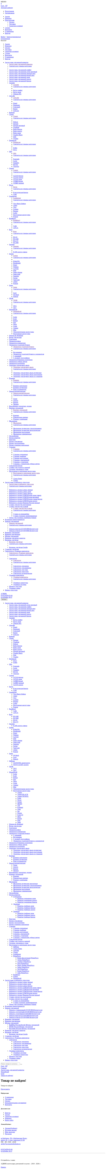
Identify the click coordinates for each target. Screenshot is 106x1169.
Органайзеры (14, 436)
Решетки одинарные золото (27, 900)
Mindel (19, 804)
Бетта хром (17, 621)
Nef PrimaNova (22, 969)
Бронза (15, 869)
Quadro (15, 657)
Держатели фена (15, 341)
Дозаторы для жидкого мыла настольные (27, 852)
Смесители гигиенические (22, 1049)
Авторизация (9, 13)
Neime (19, 802)
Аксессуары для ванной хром (19, 77)
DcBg (15, 662)
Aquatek (16, 85)
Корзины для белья (15, 542)
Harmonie (16, 629)
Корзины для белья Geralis (18, 547)
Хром (15, 865)
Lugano (15, 700)
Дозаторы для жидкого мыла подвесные (27, 850)
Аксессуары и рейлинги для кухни (21, 484)
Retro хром (17, 648)
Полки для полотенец (16, 443)
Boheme (12, 112)
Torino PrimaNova (23, 960)
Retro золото (17, 649)
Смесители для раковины (22, 1043)
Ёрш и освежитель (19, 861)
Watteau (16, 735)
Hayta (15, 187)
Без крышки (17, 837)
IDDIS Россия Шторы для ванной (21, 1027)
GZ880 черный (18, 683)
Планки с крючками (20, 880)
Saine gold (16, 742)
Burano (15, 701)
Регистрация (9, 11)
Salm (19, 822)
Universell (16, 631)
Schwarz (16, 634)
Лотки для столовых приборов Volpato (22, 518)
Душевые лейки (14, 588)
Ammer (15, 785)
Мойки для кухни (11, 590)
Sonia (15, 287)
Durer (15, 733)
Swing (15, 746)
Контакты (8, 29)
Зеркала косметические (21, 393)
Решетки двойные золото (26, 910)
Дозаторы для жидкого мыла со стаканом (27, 854)
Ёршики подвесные (20, 859)
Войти (3, 37)
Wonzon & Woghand (16, 335)
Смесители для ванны (21, 1041)
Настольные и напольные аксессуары (26, 473)
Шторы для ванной (12, 536)
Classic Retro (17, 949)
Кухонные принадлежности (15, 519)
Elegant (15, 640)
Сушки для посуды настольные (20, 505)
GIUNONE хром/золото (21, 763)
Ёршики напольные (20, 857)
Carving (16, 737)
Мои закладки (10, 1132)
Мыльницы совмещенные (22, 891)
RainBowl (16, 220)
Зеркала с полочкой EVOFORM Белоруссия (24, 1014)
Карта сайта (9, 1120)
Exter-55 (20, 815)
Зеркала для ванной (16, 523)
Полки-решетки (14, 438)
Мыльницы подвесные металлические (26, 887)
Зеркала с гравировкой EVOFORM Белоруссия (25, 1010)
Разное (15, 707)
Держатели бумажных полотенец (21, 360)
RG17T (15, 722)
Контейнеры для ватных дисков (20, 406)
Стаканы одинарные (20, 928)
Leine (15, 774)
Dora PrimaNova (23, 963)
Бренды (7, 33)
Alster (15, 696)
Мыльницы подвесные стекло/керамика (27, 885)
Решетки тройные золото (26, 915)
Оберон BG (17, 623)
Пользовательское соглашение (15, 1103)
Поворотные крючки (20, 878)
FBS (14, 153)
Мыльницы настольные (21, 889)
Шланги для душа (15, 586)
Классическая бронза (20, 688)
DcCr (15, 661)
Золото (15, 867)
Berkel (15, 778)
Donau (19, 813)
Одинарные (17, 896)
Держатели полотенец (17, 363)
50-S (14, 770)
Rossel (19, 818)
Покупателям (9, 20)
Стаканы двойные (19, 930)
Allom (15, 750)
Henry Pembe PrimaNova (25, 965)
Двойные (16, 904)
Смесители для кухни (21, 1047)
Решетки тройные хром (25, 913)
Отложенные (5, 39)
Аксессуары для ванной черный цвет (22, 73)
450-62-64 (6, 595)
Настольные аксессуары (21, 705)
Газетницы (13, 339)
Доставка (12, 24)
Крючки (16, 876)
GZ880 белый (18, 681)
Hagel (15, 627)
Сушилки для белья (12, 549)
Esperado (16, 666)
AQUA (15, 713)
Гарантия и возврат (16, 26)
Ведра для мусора (15, 337)
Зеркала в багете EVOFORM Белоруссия (23, 531)
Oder (19, 809)
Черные (16, 870)
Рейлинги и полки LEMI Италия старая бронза (25, 499)
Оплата (11, 22)
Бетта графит (17, 620)
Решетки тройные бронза (26, 917)
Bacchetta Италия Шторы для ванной (22, 1028)
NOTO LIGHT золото (21, 765)
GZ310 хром (17, 679)
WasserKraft (17, 311)
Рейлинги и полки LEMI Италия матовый (24, 497)
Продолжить (5, 1089)
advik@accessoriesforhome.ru (10, 1144)
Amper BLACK (22, 794)
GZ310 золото (18, 685)
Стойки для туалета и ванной (19, 467)
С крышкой (17, 835)
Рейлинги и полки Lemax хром (20, 492)
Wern (15, 781)
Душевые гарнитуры (20, 1054)
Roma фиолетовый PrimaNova (27, 958)
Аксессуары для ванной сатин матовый (23, 72)
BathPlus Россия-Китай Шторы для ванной (24, 1025)
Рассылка (8, 1134)
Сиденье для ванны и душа (18, 469)
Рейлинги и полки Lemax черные (21, 490)
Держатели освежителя (17, 343)
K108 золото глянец (20, 726)
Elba (18, 820)
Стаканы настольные (20, 932)
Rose (15, 231)
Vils (18, 805)
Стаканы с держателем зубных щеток (26, 937)
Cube (15, 711)
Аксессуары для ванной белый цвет (21, 75)
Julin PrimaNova (22, 973)
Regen (15, 633)
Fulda (19, 798)
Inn (18, 811)
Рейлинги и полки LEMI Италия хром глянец (25, 495)
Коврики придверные (12, 534)
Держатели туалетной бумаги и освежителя (28, 841)
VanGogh (16, 748)
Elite (14, 655)
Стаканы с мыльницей (21, 934)
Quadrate (16, 642)
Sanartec (16, 246)
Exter (15, 776)
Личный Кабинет (11, 1128)
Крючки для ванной (20, 410)
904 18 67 (6, 597)
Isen (14, 779)
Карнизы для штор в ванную (15, 538)
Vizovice (16, 674)
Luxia (15, 668)
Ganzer (15, 170)
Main (19, 817)
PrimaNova (17, 956)
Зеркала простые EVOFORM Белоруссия (23, 529)
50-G (15, 768)
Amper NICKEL (23, 796)
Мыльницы (17, 423)
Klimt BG (16, 729)
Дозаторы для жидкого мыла (23, 367)
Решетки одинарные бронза (27, 902)
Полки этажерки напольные (19, 445)
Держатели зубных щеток (18, 361)
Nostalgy (16, 670)
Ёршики (16, 380)
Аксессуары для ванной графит (20, 70)
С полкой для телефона (21, 839)
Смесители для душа (20, 1045)
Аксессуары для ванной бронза (20, 81)
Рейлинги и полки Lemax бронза (20, 493)
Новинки (8, 18)
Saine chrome (17, 740)
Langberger (17, 198)
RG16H (16, 716)
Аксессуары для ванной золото (20, 79)
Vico (14, 698)
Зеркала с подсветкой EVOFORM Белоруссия (25, 1012)
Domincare (16, 142)
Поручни (12, 439)
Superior (16, 744)
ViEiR (15, 300)
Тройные (16, 911)
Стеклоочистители (15, 466)
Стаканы (16, 449)
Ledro (15, 703)
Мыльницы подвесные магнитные (25, 883)
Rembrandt (16, 731)
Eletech (15, 759)
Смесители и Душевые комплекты (21, 553)
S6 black (16, 755)
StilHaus (12, 761)
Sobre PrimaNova (23, 967)
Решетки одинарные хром (26, 898)
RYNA (15, 672)
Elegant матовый (19, 651)
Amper (19, 792)
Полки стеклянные (15, 441)
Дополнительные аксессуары (23, 789)
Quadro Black (17, 653)
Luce (15, 757)
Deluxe (15, 644)
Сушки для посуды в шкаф (22, 508)
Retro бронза (17, 646)
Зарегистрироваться (14, 37)
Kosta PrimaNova (23, 971)
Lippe (15, 783)
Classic (15, 116)
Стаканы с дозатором (20, 936)
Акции (7, 16)
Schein (15, 256)
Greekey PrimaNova (24, 962)
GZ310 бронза (18, 677)
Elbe (14, 787)
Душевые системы (19, 1053)
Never (19, 800)
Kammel (20, 807)
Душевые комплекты (20, 577)
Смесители (17, 560)
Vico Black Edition (19, 694)
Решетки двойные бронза (26, 908)
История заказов (11, 1130)
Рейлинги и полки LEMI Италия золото (23, 501)
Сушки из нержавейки (21, 1001)
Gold (15, 690)
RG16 (15, 720)
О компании (9, 31)
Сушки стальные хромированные (25, 1002)
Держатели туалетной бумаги (23, 347)
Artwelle (16, 98)
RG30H (16, 718)
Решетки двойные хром (25, 906)
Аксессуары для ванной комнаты (21, 64)
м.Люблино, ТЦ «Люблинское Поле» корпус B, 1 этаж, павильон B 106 (14, 1139)
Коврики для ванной (12, 532)
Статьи (7, 28)
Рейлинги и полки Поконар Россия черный (24, 503)
